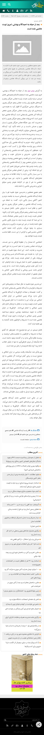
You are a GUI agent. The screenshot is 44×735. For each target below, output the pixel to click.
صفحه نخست (24, 439)
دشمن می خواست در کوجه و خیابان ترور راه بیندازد (22, 604)
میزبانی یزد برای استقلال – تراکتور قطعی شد (24, 539)
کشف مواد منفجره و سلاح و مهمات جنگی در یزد (23, 491)
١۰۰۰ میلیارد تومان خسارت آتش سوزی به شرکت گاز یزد (21, 569)
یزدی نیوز (31, 90)
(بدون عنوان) (35, 526)
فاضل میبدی (13, 434)
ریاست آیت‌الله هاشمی (21, 430)
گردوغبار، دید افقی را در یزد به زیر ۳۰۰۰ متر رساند (23, 504)
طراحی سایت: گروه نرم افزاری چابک (22, 732)
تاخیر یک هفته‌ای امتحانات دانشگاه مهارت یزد (24, 599)
